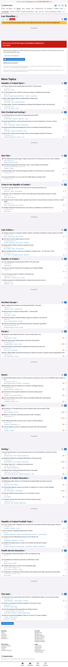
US (19, 424)
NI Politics (10, 162)
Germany (6, 395)
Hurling (5, 125)
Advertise (3, 647)
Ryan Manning (14, 540)
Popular (12, 19)
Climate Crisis (39, 8)
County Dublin (11, 236)
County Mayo (7, 131)
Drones (11, 395)
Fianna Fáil (25, 600)
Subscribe (4, 637)
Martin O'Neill (7, 102)
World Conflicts (18, 191)
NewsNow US (38, 634)
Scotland (12, 430)
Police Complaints (8, 412)
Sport (61, 8)
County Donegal (8, 118)
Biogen (5, 563)
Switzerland (7, 309)
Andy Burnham (10, 356)
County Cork (7, 89)
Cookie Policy (38, 647)
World (18, 8)
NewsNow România (40, 637)
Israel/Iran (17, 389)
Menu (37, 665)
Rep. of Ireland (11, 197)
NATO (12, 309)
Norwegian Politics (8, 344)
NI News (16, 162)
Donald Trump (26, 383)
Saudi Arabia (14, 350)
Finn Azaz (21, 540)
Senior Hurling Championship (11, 474)
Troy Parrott (6, 528)
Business (50, 8)
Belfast (5, 162)
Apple (13, 248)
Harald (20, 344)
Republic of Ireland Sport (27, 11)
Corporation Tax (15, 277)
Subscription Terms (40, 650)
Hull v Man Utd (28, 546)
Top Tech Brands (20, 248)
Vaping (20, 569)
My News (30, 665)
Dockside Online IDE (6, 650)
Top (3, 19)
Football (56, 8)
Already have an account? (10, 63)
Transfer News (33, 96)
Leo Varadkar (5, 11)
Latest (7, 19)
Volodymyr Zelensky (9, 327)
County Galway (7, 265)
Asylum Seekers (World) (10, 383)
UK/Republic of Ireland (17, 254)
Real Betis (12, 528)
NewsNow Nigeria (39, 635)
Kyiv (5, 356)
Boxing (12, 89)
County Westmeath (8, 600)
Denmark (20, 321)
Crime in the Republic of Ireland (53, 11)
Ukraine (28, 8)
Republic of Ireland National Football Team (14, 96)
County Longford (18, 600)
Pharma (10, 563)
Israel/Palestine (19, 490)
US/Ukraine (6, 424)
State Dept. (19, 383)
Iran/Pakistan (7, 401)
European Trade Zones (9, 242)
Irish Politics (15, 569)
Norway (16, 327)
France (8, 350)
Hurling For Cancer (8, 455)
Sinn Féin (41, 11)
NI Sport (13, 108)
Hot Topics (9, 8)
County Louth (7, 108)
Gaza (23, 8)
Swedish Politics (18, 309)
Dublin (5, 236)
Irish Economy (7, 277)
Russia (9, 315)
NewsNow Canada (39, 640)
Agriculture (26, 254)
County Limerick (11, 205)
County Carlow (11, 125)
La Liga (18, 528)
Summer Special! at (33, 1)
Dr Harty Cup (7, 503)
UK (14, 8)
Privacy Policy (16, 67)
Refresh (45, 665)
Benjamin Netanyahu (9, 389)
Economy (22, 277)
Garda (12, 191)
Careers (3, 649)
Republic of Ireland (15, 11)
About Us (3, 634)
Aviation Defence (18, 395)
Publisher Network (6, 645)
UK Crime (16, 412)
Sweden (15, 338)
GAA (36, 11)
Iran (33, 8)
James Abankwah (42, 534)
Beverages (26, 242)
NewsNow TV (4, 638)
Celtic (12, 102)
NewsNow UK (38, 632)
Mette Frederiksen (13, 321)
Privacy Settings (39, 652)
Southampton (7, 540)
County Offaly (7, 613)
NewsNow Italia (39, 638)
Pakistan (13, 401)
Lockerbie (6, 430)
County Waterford (8, 461)
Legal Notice (24, 67)
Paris (5, 350)
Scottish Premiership (20, 102)
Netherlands (7, 283)
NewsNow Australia (40, 641)
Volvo (12, 283)
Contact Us (4, 635)
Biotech (15, 563)
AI (45, 8)
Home (3, 8)
